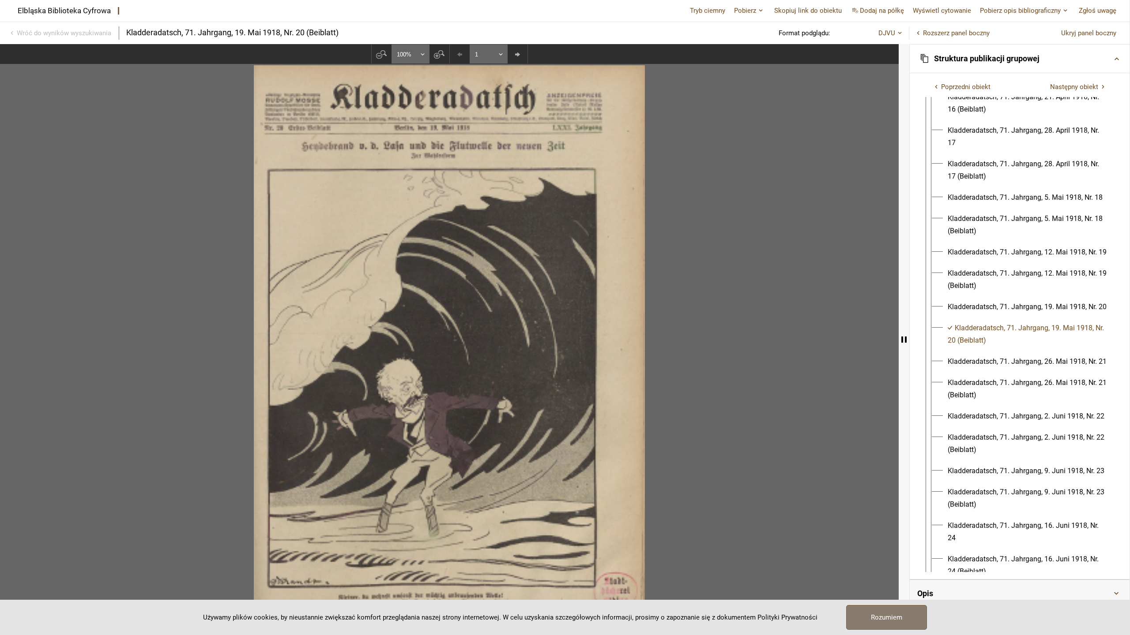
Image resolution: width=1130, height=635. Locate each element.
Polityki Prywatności (787, 617)
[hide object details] (904, 339)
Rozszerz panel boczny (956, 33)
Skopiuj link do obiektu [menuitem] (808, 11)
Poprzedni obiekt (966, 87)
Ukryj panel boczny (1088, 33)
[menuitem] (1028, 103)
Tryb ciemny (707, 11)
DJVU (886, 33)
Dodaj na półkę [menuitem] (882, 11)
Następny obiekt (1074, 87)
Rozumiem (886, 617)
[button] (1020, 59)
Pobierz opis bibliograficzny (1020, 11)
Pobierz (745, 11)
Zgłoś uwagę (1097, 11)
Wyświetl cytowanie (942, 11)
